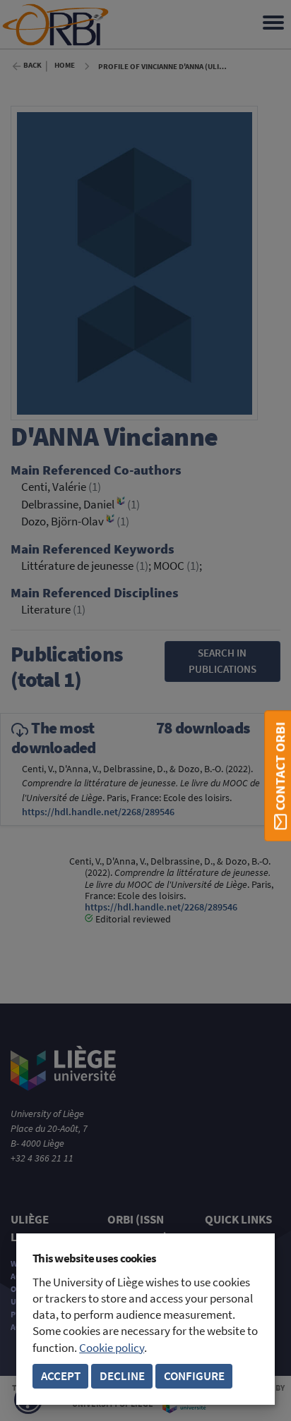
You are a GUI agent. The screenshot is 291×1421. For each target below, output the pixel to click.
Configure (194, 1376)
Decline (122, 1376)
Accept (61, 1376)
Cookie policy (111, 1348)
